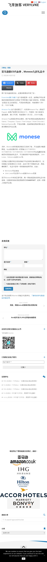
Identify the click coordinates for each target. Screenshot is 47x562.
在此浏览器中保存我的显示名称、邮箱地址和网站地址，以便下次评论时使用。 (23, 278)
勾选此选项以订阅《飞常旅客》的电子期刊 (20, 284)
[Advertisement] (23, 40)
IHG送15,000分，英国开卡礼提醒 (23, 393)
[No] (44, 555)
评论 (6, 247)
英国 (8, 68)
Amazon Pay (6, 109)
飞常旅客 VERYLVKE (23, 5)
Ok (23, 559)
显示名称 (7, 262)
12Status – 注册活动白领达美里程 (24, 381)
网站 (5, 269)
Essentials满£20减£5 (9, 97)
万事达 (4, 68)
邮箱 (26, 262)
